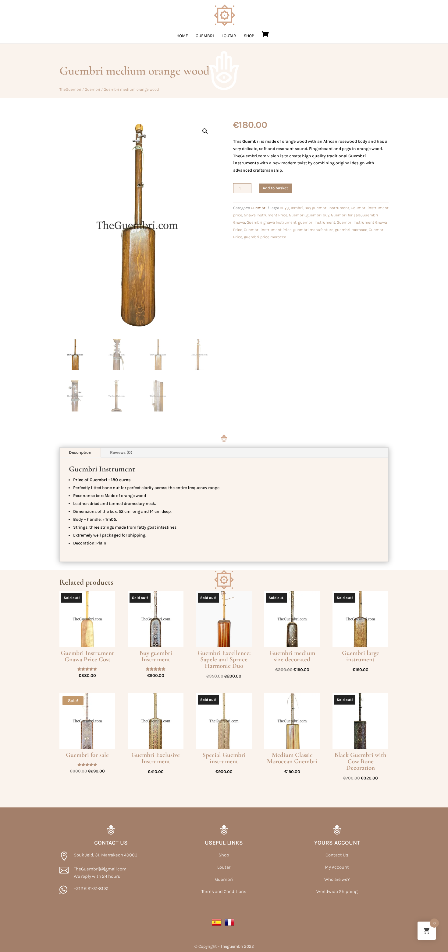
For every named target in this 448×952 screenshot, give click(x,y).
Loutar (229, 36)
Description (80, 452)
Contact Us (336, 855)
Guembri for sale (346, 215)
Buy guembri (291, 207)
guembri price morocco (265, 237)
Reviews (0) (121, 452)
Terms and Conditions (223, 891)
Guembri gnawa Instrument (272, 222)
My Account (337, 867)
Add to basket (275, 188)
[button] (205, 131)
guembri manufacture (313, 229)
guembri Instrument (316, 222)
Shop (249, 36)
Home (182, 36)
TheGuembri (70, 89)
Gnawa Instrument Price (265, 215)
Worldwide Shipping (336, 891)
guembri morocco (351, 229)
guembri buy (317, 215)
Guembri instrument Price (268, 229)
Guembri (205, 36)
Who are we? (337, 879)
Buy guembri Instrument (326, 207)
